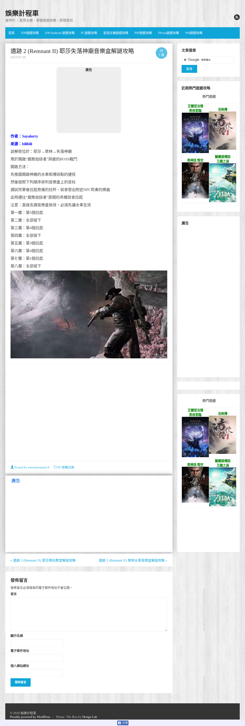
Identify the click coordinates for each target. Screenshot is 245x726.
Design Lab (89, 717)
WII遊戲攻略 (193, 33)
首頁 (11, 33)
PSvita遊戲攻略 (168, 33)
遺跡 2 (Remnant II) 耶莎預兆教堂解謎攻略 (43, 560)
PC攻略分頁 (66, 467)
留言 (14, 594)
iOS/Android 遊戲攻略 (60, 33)
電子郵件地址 (20, 650)
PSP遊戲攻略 (143, 33)
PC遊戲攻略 (89, 33)
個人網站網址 (20, 666)
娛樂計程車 (22, 13)
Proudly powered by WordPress (30, 717)
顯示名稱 (17, 635)
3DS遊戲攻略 (30, 33)
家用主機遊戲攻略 (115, 33)
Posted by (31, 467)
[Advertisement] (89, 102)
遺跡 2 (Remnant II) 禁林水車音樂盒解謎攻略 (133, 560)
